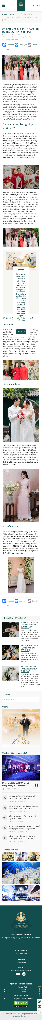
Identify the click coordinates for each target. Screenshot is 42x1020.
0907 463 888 (21, 962)
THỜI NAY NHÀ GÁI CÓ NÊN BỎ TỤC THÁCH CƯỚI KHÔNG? (29, 625)
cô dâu (8, 37)
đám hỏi (15, 37)
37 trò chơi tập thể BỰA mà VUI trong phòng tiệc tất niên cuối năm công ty (16, 786)
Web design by (21, 1016)
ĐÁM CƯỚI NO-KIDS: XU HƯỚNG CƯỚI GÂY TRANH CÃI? (30, 648)
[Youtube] (18, 974)
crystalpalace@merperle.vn (21, 970)
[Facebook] (24, 974)
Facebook (10, 45)
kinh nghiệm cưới (24, 37)
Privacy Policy (23, 987)
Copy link (35, 45)
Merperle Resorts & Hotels (23, 998)
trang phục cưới (12, 39)
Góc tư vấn (13, 14)
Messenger (23, 45)
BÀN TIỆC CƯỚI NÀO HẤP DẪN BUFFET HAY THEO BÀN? (29, 669)
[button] (3, 5)
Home (4, 14)
